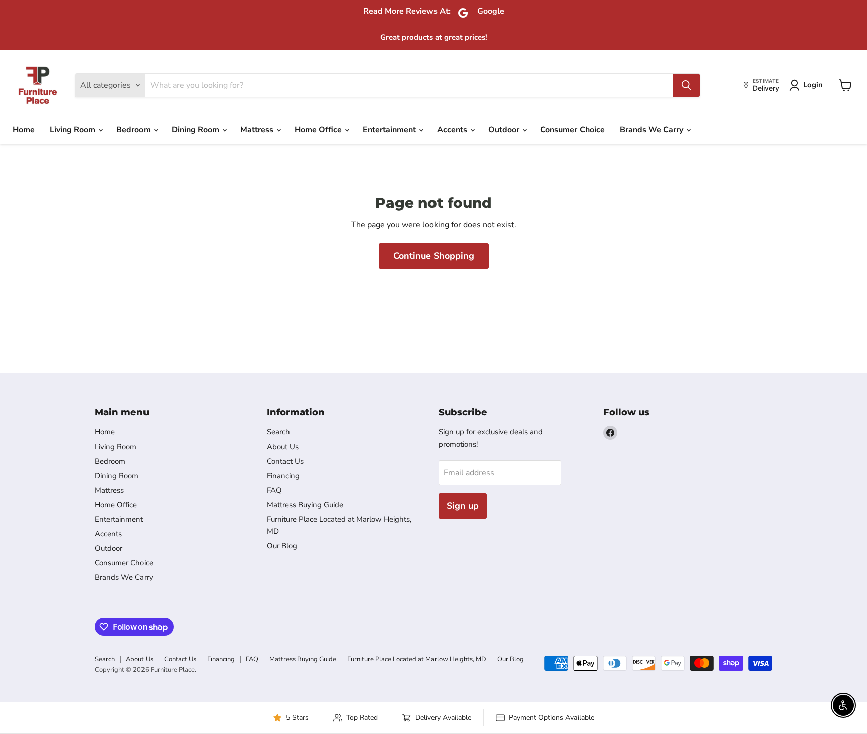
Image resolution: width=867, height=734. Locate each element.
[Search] (686, 85)
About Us (283, 447)
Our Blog (282, 546)
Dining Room (196, 129)
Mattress (257, 129)
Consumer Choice (572, 129)
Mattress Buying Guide (305, 505)
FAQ (274, 490)
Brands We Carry (652, 129)
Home (24, 129)
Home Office (319, 129)
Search (278, 432)
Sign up (463, 506)
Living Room (73, 129)
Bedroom (134, 129)
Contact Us (285, 461)
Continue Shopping (433, 256)
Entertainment (390, 129)
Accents (453, 129)
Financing (283, 476)
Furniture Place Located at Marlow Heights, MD (416, 659)
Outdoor (504, 129)
